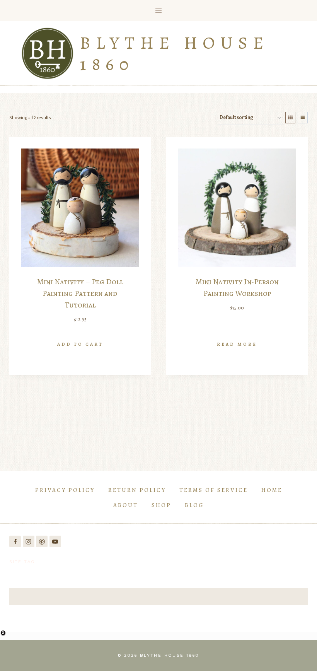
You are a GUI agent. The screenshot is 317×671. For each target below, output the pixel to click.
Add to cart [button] (80, 344)
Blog (194, 505)
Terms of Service (213, 490)
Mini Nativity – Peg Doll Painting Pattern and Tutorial (80, 293)
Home (271, 490)
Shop (161, 505)
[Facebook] (15, 541)
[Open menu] (159, 11)
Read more (237, 344)
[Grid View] (290, 117)
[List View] (303, 117)
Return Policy (137, 490)
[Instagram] (28, 541)
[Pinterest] (42, 541)
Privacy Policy (65, 490)
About (125, 505)
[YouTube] (55, 541)
